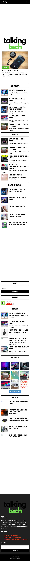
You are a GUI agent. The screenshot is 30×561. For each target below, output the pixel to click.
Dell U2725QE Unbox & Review (11, 535)
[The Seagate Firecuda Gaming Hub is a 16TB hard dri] (24, 384)
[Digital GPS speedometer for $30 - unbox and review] (24, 366)
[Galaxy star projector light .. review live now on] (15, 366)
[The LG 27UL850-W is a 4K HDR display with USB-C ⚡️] (5, 384)
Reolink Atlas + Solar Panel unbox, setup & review (15, 539)
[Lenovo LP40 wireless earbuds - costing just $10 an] (5, 375)
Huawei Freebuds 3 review (10, 70)
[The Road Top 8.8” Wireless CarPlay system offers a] (24, 375)
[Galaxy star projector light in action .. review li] (5, 366)
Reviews (5, 67)
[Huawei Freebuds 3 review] (15, 60)
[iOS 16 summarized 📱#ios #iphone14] (15, 375)
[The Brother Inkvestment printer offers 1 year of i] (15, 384)
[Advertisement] (15, 20)
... (13, 94)
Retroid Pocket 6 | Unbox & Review (12, 537)
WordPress (17, 558)
